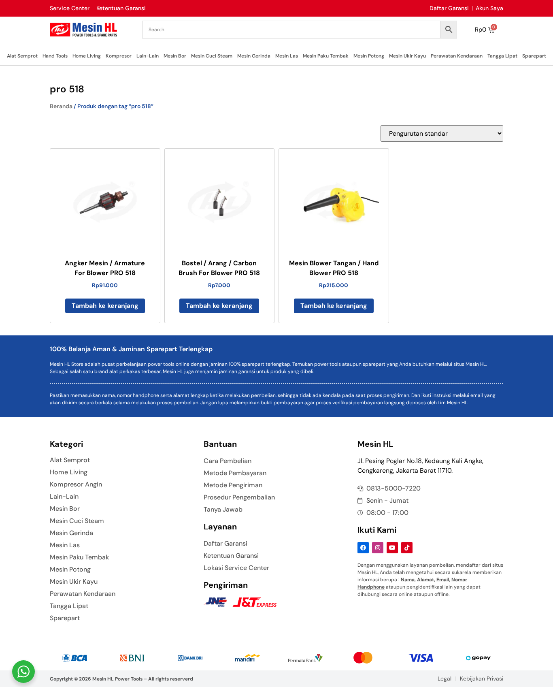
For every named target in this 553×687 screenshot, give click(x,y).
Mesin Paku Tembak (326, 56)
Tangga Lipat (502, 56)
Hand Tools (55, 56)
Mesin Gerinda (253, 56)
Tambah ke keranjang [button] (105, 305)
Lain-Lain (147, 56)
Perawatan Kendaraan (457, 56)
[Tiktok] (407, 547)
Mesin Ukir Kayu (407, 56)
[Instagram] (377, 547)
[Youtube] (392, 547)
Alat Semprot (22, 56)
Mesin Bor (175, 56)
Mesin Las (286, 56)
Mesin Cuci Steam (211, 56)
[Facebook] (363, 547)
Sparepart (534, 56)
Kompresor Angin (76, 484)
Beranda (61, 106)
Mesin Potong (368, 56)
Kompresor (119, 56)
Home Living (86, 56)
